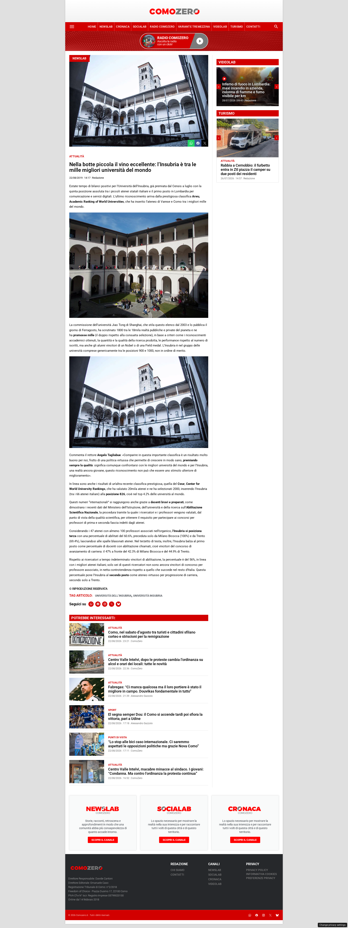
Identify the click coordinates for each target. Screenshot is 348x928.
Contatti (253, 26)
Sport (112, 709)
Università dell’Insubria (113, 595)
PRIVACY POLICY (257, 870)
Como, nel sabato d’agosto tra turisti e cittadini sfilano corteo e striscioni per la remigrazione (151, 634)
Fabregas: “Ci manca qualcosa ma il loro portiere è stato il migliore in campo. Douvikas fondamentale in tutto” (154, 689)
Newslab (106, 26)
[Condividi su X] (204, 143)
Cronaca (122, 26)
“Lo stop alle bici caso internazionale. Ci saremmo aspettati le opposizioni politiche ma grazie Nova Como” (153, 744)
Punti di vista (117, 737)
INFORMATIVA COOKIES (261, 874)
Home (92, 26)
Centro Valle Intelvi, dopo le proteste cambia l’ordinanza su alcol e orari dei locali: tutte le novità (155, 662)
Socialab (140, 26)
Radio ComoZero (162, 26)
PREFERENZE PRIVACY (260, 878)
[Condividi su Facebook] (198, 143)
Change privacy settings (332, 925)
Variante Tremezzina (194, 26)
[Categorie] (71, 26)
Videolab (220, 26)
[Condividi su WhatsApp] (191, 143)
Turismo (236, 26)
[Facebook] (97, 604)
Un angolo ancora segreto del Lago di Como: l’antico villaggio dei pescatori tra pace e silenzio (246, 169)
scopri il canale (102, 839)
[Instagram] (104, 604)
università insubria (147, 595)
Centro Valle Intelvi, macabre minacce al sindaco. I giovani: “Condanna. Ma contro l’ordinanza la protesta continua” (156, 771)
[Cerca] (276, 26)
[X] (111, 604)
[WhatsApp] (91, 604)
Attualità (76, 156)
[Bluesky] (118, 604)
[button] (174, 41)
